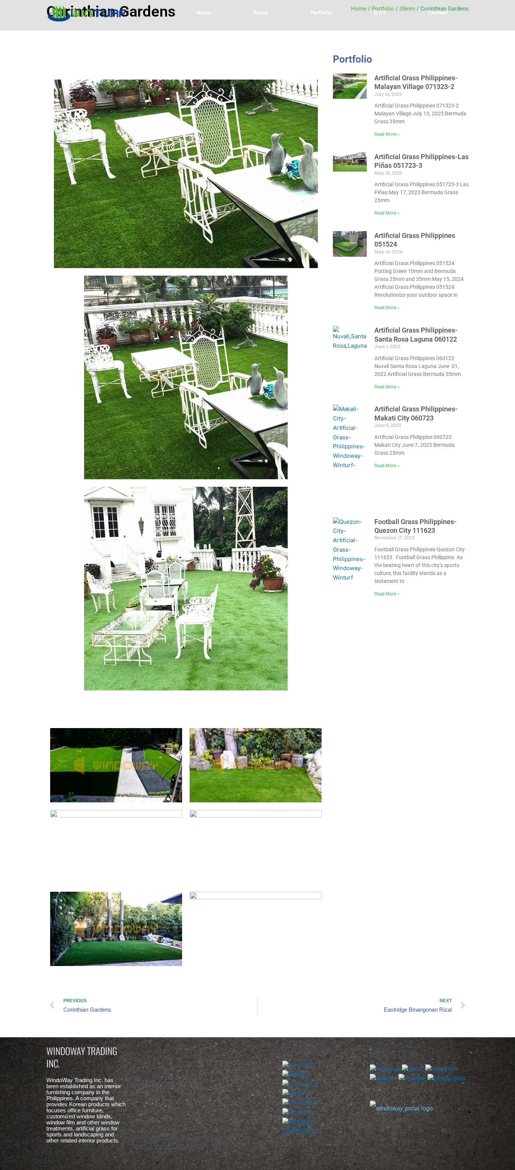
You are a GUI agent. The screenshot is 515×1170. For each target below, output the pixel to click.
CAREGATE (299, 1131)
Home (203, 12)
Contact (438, 12)
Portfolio (321, 12)
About (260, 12)
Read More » (387, 134)
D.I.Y (380, 12)
